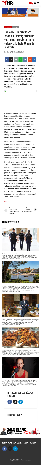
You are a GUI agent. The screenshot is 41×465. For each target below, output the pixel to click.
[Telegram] (20, 402)
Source (7, 201)
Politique (15, 27)
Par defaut (8, 27)
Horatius (6, 52)
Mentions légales (26, 460)
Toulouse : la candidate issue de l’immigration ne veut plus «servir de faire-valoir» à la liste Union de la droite (19, 39)
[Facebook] (9, 402)
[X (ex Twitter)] (15, 402)
